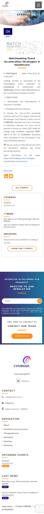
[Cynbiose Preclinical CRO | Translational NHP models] (4, 5)
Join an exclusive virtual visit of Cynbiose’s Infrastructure (22, 226)
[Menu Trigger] (38, 5)
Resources (8, 445)
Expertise (8, 441)
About (6, 425)
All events (22, 187)
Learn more (25, 312)
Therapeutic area (11, 433)
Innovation (8, 437)
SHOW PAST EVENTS (22, 248)
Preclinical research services (16, 429)
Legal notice (7, 506)
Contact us (22, 336)
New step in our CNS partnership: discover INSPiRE (21, 220)
